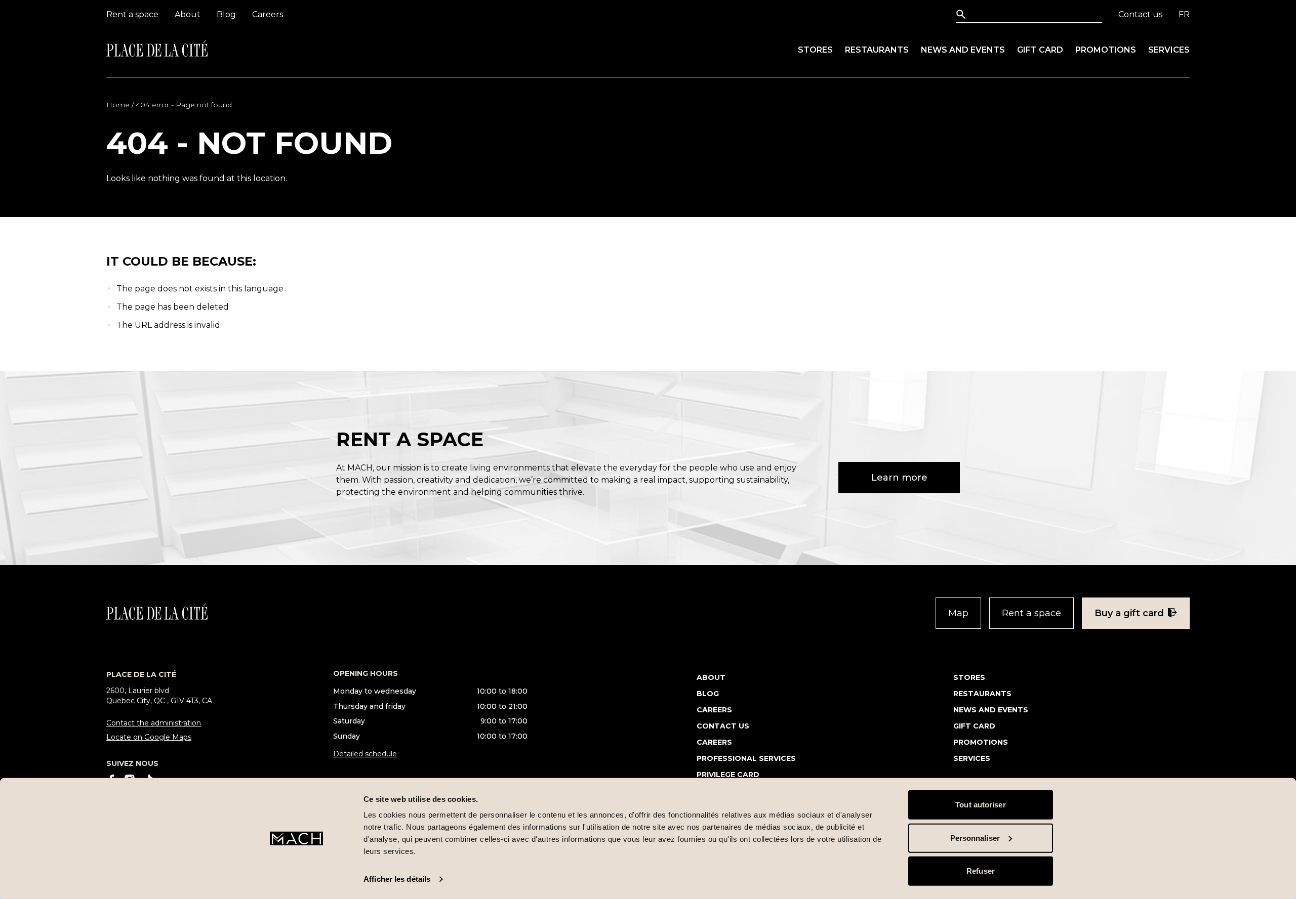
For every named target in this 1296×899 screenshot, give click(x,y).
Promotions (1105, 50)
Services (1169, 50)
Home (118, 104)
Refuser (980, 871)
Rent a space (132, 14)
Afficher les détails (396, 879)
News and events (963, 50)
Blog (226, 14)
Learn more (899, 477)
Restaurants (877, 50)
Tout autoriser (980, 804)
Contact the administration (153, 722)
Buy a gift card (1129, 613)
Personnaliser (975, 837)
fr (1184, 14)
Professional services (746, 758)
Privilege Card (728, 774)
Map (958, 613)
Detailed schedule (365, 753)
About (187, 14)
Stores (815, 50)
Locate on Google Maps (148, 737)
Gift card (1040, 50)
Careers (267, 14)
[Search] (963, 14)
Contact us (1140, 14)
